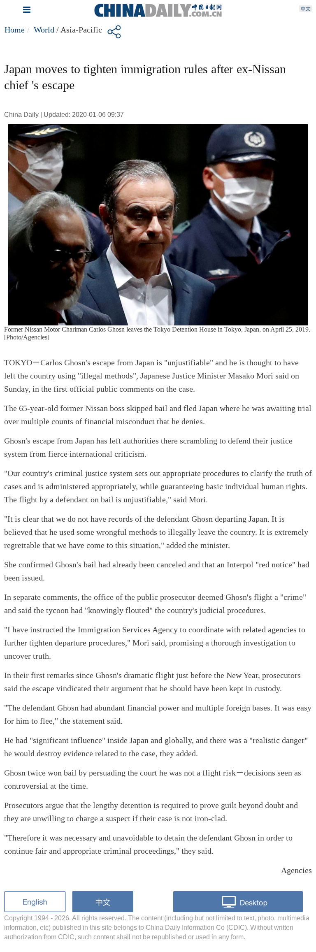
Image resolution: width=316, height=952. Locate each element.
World (44, 29)
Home (15, 29)
